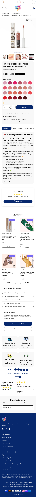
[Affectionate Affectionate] (5, 83)
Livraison (4, 449)
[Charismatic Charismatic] (20, 88)
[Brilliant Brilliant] (5, 88)
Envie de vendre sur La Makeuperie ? (11, 464)
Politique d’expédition (28, 486)
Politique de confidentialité (10, 482)
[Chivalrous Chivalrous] (30, 83)
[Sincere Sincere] (30, 88)
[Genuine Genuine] (10, 88)
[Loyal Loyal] (10, 98)
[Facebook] (3, 429)
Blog (3, 455)
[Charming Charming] (5, 93)
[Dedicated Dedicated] (15, 98)
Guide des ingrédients (7, 458)
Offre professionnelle (7, 446)
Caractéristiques (17, 128)
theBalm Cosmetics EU (10, 69)
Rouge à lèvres (16, 13)
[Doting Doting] (10, 93)
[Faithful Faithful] (10, 83)
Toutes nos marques (7, 467)
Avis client (4, 440)
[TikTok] (9, 429)
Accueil (4, 13)
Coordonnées (10, 484)
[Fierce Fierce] (25, 98)
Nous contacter (18, 329)
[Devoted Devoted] (5, 98)
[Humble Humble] (15, 93)
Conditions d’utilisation (7, 486)
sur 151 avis (5, 389)
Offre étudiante (6, 443)
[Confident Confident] (20, 83)
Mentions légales (18, 486)
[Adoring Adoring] (20, 98)
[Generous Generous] (20, 93)
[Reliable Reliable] (15, 88)
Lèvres (8, 13)
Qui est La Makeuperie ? (8, 437)
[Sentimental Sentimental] (15, 83)
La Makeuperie (20, 494)
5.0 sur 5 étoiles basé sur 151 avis (18, 373)
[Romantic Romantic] (25, 83)
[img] (7, 387)
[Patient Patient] (25, 88)
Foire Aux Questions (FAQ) (9, 452)
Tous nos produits (6, 469)
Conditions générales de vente (21, 484)
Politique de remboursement (25, 482)
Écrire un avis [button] (18, 201)
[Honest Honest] (30, 93)
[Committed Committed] (25, 93)
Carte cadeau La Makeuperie (9, 461)
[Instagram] (6, 429)
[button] (5, 57)
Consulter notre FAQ (18, 324)
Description (6, 128)
